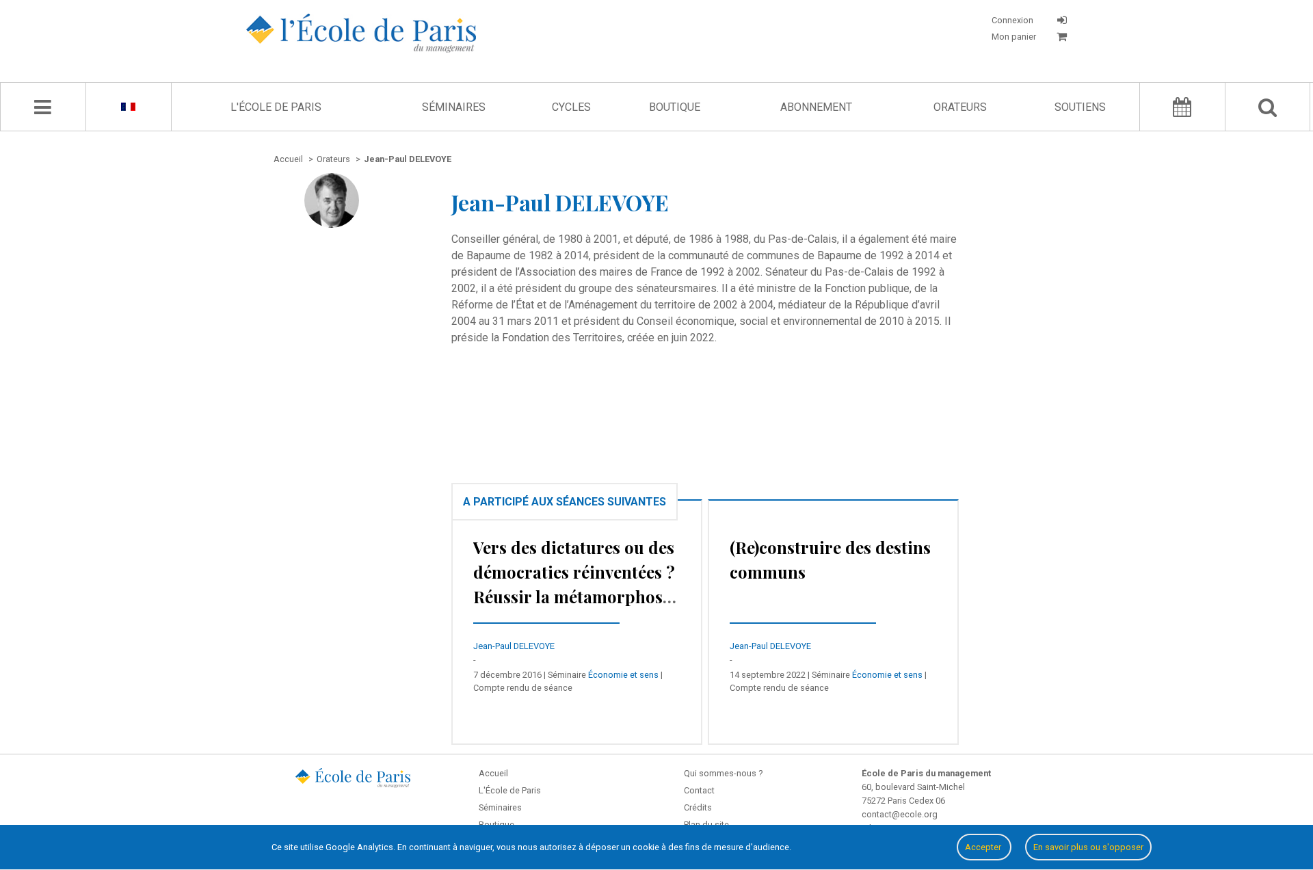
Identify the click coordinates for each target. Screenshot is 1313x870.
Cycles (571, 107)
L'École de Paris (275, 107)
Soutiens (1080, 107)
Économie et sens (623, 675)
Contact (699, 790)
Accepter (984, 847)
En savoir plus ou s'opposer (1088, 847)
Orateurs (960, 107)
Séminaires (454, 107)
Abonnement (816, 107)
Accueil (493, 773)
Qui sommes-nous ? (723, 773)
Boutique (674, 107)
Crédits (698, 807)
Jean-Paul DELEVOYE (514, 646)
